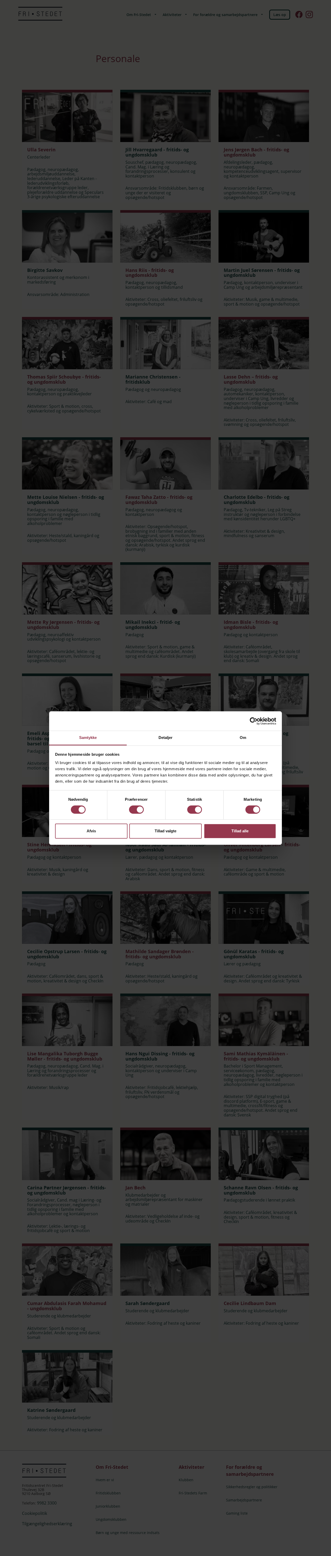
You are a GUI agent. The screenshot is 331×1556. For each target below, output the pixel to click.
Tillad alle (240, 831)
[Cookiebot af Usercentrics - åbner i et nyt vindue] (253, 721)
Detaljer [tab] (166, 737)
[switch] (136, 809)
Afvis (91, 831)
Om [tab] (243, 737)
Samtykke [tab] (88, 737)
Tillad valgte (165, 831)
